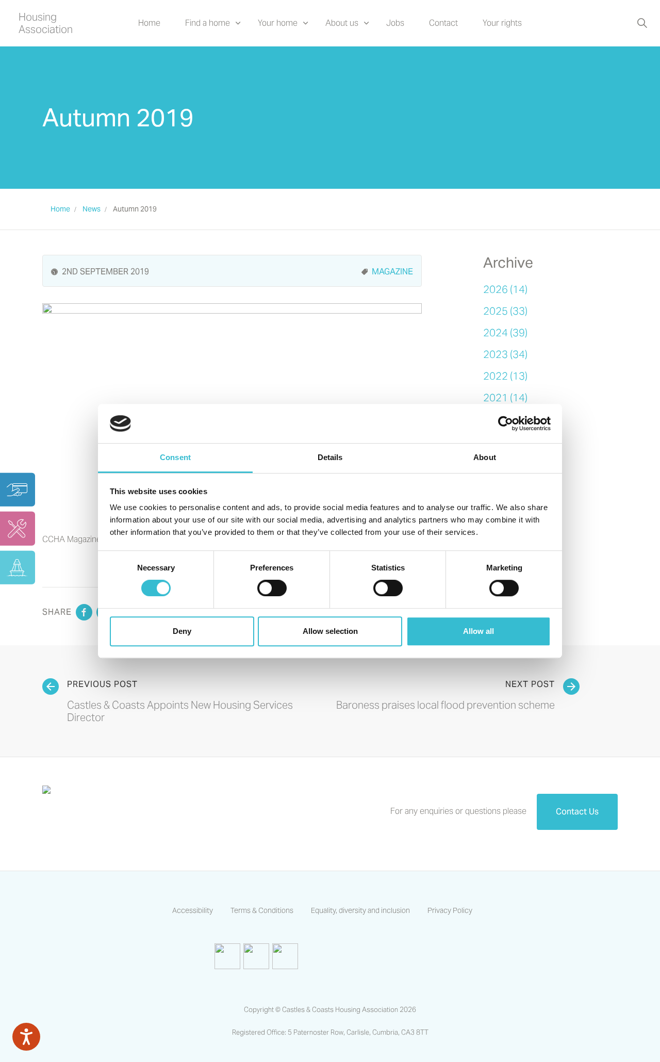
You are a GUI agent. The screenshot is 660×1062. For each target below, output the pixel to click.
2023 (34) (505, 354)
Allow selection (330, 631)
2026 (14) (505, 289)
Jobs (395, 23)
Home (149, 23)
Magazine (392, 271)
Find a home (207, 23)
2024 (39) (505, 332)
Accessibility (192, 910)
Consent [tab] (175, 457)
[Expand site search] (642, 23)
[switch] (272, 588)
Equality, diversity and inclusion (360, 910)
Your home (278, 23)
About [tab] (484, 457)
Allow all (478, 631)
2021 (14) (505, 397)
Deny (182, 631)
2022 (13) (505, 376)
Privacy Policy (449, 910)
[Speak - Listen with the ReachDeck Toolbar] (26, 1037)
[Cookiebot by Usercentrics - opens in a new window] (505, 423)
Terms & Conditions (261, 910)
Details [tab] (330, 457)
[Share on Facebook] (84, 612)
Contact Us (577, 811)
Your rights (502, 23)
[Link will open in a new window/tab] (227, 956)
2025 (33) (505, 311)
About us (341, 23)
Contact (443, 23)
